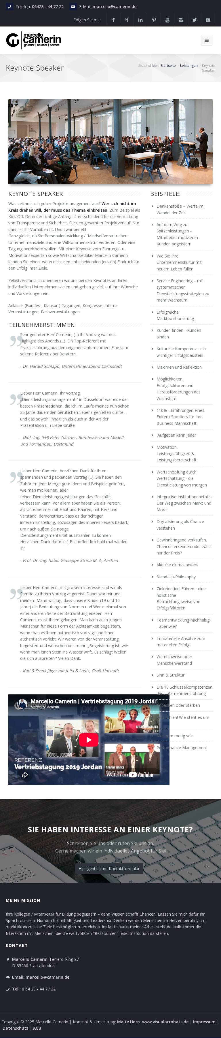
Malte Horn (129, 1021)
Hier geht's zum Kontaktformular (109, 868)
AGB (37, 1028)
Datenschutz (15, 1028)
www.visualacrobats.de (165, 1021)
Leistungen (189, 65)
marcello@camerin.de (114, 6)
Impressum (205, 1021)
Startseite (168, 65)
